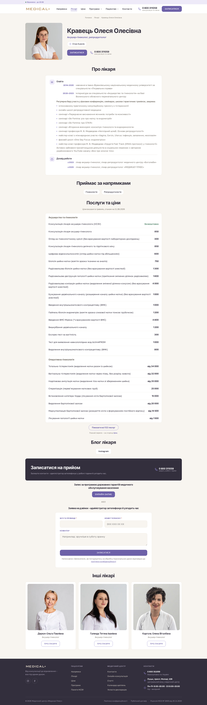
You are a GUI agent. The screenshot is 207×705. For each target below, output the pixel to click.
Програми (94, 9)
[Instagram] (28, 681)
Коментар (65, 531)
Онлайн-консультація (117, 676)
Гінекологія (91, 192)
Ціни (83, 9)
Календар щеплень (116, 685)
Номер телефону (113, 518)
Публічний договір (139, 701)
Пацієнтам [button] (111, 9)
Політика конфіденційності (115, 701)
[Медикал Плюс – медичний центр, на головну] (38, 9)
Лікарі (74, 9)
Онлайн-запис (103, 494)
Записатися (172, 9)
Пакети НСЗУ (77, 690)
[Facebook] (35, 681)
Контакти (127, 9)
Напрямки (61, 9)
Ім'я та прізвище (68, 518)
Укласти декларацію (117, 690)
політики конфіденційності (103, 561)
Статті (110, 681)
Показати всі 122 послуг (103, 427)
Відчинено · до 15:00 (35, 2)
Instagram (103, 451)
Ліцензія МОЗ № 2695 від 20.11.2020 (166, 701)
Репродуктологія (112, 192)
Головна (88, 18)
